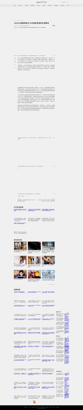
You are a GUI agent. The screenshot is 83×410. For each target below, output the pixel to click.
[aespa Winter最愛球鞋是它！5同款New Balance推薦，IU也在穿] (66, 387)
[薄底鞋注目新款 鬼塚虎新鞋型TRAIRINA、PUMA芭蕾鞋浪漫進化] (20, 295)
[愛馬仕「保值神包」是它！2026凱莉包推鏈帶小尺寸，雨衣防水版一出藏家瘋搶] (20, 391)
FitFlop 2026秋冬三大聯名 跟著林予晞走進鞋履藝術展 (34, 315)
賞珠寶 (44, 5)
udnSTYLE (15, 20)
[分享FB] (15, 58)
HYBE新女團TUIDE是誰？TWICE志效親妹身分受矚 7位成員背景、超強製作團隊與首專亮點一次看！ (48, 370)
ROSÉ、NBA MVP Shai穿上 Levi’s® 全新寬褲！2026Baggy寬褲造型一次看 (60, 383)
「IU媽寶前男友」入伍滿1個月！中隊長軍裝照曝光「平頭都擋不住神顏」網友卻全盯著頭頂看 (34, 383)
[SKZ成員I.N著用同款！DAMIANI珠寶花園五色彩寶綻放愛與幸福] (34, 295)
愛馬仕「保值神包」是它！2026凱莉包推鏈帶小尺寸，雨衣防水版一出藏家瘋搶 (34, 251)
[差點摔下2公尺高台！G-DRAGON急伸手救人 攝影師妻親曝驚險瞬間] (20, 227)
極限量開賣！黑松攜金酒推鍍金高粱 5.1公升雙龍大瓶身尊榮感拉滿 (20, 328)
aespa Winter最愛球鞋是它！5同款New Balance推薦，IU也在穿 (60, 387)
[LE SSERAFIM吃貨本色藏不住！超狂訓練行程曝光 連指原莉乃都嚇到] (20, 363)
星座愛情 (56, 5)
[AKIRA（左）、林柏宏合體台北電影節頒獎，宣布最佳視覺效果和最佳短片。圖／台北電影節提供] (34, 41)
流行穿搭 (26, 5)
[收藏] (15, 64)
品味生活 (49, 5)
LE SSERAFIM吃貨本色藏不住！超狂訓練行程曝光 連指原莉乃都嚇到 (48, 280)
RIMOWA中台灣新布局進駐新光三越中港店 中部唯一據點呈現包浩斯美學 (60, 379)
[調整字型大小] (15, 68)
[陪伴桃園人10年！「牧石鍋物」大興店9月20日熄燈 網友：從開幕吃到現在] (20, 377)
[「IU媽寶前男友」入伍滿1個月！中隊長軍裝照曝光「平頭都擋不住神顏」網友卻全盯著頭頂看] (34, 377)
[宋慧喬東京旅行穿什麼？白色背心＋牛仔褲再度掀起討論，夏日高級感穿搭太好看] (66, 395)
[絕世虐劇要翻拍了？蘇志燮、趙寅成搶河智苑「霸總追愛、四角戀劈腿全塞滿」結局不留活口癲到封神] (48, 213)
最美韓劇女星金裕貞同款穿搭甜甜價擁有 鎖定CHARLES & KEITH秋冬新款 (34, 265)
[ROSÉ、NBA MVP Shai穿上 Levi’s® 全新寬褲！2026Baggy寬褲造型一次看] (66, 382)
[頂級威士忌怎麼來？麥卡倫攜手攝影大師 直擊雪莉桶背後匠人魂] (48, 323)
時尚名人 (20, 5)
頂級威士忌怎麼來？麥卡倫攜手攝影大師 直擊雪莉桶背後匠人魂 (48, 328)
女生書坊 (62, 5)
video (68, 5)
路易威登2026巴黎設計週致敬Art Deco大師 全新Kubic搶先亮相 (48, 383)
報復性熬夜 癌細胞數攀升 (18, 279)
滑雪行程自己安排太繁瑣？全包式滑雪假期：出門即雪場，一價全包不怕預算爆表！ (48, 251)
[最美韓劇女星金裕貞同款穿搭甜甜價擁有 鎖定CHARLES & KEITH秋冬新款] (34, 336)
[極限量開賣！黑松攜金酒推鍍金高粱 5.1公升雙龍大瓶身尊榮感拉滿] (20, 323)
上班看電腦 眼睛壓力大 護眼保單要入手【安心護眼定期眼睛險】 (20, 265)
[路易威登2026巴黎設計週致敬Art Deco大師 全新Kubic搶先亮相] (48, 377)
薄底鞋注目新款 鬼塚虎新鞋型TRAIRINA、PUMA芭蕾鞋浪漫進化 (20, 302)
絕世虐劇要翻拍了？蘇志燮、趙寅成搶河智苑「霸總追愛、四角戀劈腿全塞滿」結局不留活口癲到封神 (48, 219)
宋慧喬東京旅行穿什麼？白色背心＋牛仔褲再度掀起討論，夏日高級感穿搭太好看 (60, 396)
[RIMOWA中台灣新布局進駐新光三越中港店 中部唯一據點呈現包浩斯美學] (66, 378)
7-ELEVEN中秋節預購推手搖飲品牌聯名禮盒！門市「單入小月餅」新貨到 (34, 329)
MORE (68, 312)
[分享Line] (15, 61)
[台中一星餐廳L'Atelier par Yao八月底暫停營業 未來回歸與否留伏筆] (20, 309)
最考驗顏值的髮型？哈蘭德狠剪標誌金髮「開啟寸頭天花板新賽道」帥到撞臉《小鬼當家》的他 (34, 280)
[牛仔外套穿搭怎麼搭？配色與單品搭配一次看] (34, 363)
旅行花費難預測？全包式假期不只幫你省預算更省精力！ (20, 251)
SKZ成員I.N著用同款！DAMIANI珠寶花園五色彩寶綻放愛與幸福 (34, 301)
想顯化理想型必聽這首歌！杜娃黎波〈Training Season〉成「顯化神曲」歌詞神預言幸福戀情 (34, 397)
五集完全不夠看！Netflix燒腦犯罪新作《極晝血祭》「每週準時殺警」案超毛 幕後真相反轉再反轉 (34, 219)
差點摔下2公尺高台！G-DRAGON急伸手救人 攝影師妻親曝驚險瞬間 (20, 232)
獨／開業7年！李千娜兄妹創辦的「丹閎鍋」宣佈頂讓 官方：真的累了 (34, 356)
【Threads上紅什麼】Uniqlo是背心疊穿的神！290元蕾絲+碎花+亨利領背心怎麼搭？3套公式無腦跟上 (60, 392)
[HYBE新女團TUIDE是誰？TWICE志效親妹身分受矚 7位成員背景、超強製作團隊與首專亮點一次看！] (48, 363)
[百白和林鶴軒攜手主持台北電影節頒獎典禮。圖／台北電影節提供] (36, 180)
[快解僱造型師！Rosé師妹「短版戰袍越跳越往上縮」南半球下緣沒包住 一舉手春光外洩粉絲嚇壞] (48, 391)
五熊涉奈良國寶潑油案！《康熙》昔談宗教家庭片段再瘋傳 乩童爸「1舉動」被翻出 (20, 219)
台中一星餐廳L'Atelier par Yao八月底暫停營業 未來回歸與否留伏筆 (20, 315)
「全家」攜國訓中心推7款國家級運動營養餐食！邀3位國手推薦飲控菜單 (48, 315)
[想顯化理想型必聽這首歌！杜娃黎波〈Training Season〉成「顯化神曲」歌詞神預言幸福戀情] (34, 391)
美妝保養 (32, 5)
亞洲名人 (23, 20)
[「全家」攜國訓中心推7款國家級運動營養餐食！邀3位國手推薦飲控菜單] (48, 309)
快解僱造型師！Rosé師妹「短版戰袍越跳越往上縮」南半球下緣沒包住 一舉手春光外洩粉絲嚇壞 (48, 397)
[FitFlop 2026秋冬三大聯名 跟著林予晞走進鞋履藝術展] (34, 309)
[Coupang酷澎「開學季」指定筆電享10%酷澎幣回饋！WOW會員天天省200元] (48, 295)
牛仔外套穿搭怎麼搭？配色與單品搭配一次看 (60, 374)
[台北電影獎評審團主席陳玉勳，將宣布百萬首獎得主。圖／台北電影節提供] (36, 152)
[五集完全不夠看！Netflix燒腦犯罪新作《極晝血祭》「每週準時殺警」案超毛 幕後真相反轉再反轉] (34, 213)
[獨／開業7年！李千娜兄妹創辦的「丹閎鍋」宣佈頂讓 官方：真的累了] (34, 350)
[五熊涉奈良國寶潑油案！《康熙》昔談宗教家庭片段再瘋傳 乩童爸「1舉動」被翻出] (20, 213)
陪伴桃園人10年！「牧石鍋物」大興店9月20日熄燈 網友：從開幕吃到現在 (20, 383)
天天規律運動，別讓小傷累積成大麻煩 (48, 265)
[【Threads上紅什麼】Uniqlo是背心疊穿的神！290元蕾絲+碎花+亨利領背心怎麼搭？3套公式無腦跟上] (66, 391)
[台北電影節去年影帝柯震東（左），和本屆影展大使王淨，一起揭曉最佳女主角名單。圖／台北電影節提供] (36, 124)
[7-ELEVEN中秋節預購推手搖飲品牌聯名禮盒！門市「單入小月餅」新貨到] (34, 323)
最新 (14, 5)
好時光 (38, 5)
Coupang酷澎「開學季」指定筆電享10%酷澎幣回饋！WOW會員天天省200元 (48, 302)
